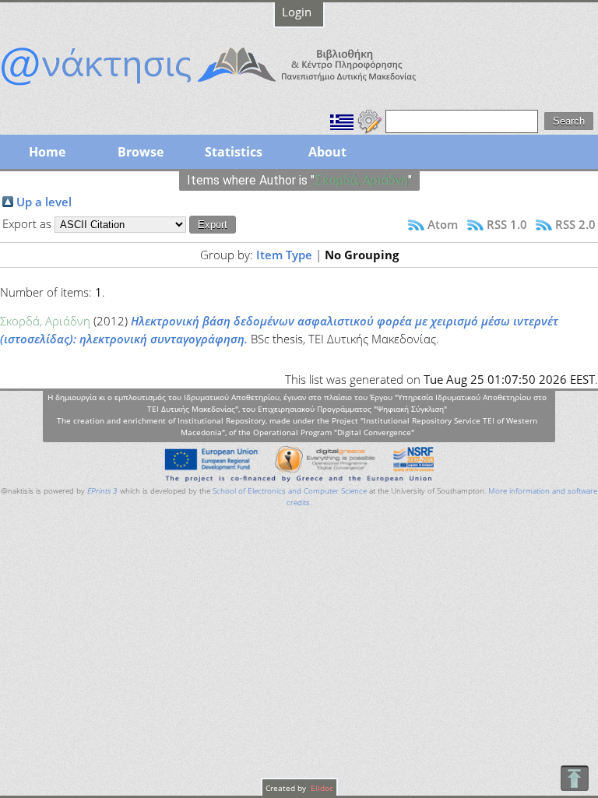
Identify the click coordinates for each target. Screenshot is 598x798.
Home (47, 151)
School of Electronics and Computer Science (290, 491)
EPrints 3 (102, 491)
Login (296, 11)
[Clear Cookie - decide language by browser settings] (369, 120)
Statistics (233, 151)
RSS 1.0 (507, 224)
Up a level (44, 201)
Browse (141, 151)
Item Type (284, 254)
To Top (574, 778)
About (327, 151)
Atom (442, 224)
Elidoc (320, 787)
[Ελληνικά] (341, 120)
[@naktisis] (233, 87)
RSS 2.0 (575, 224)
